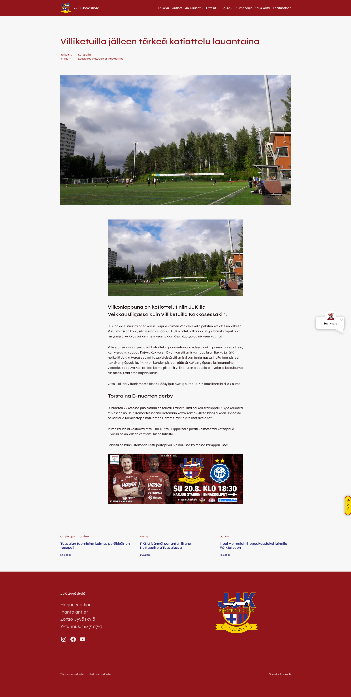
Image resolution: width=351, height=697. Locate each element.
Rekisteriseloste (100, 674)
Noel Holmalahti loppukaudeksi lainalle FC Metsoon (253, 546)
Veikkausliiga (116, 58)
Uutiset (102, 58)
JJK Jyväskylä (86, 8)
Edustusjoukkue (87, 58)
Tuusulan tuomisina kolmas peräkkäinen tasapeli (95, 546)
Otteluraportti (69, 536)
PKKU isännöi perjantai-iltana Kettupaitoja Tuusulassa (165, 546)
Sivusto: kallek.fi (280, 674)
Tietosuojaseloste (72, 674)
